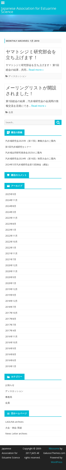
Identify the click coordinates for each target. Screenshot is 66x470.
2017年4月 (10, 330)
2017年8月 (10, 318)
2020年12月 (11, 265)
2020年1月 (10, 283)
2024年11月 (11, 200)
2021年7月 (10, 259)
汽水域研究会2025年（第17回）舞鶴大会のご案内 (30, 140)
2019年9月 (10, 294)
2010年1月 (10, 366)
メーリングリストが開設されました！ (31, 90)
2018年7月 (10, 306)
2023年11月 (11, 217)
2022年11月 (11, 235)
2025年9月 (10, 194)
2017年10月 (11, 312)
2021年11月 (11, 253)
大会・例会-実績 (13, 427)
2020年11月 (11, 271)
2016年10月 (11, 342)
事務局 (8, 397)
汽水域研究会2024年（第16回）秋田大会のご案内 (30, 158)
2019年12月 (11, 289)
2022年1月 (10, 247)
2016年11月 (11, 336)
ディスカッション (17, 76)
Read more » (36, 69)
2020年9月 (10, 277)
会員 (10, 112)
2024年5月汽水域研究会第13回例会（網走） (27, 164)
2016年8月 (10, 354)
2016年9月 (10, 348)
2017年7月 (10, 324)
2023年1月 (10, 229)
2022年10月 (11, 241)
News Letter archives (16, 433)
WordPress (56, 462)
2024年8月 (10, 206)
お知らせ (9, 385)
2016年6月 (10, 360)
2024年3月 (10, 212)
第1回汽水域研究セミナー (18, 146)
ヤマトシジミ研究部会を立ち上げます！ (31, 54)
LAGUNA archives (14, 421)
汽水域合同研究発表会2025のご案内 (23, 152)
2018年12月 (11, 300)
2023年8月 (10, 223)
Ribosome (54, 448)
